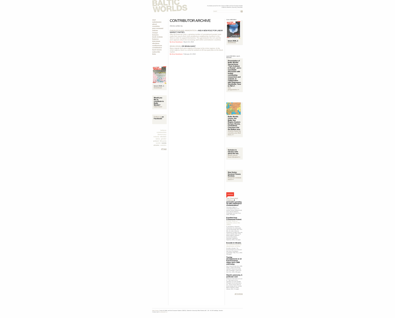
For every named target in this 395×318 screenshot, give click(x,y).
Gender (163, 139)
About (154, 24)
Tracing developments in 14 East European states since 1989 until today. (234, 260)
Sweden (163, 145)
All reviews (239, 294)
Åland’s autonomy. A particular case (234, 276)
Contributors (157, 47)
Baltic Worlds (155, 310)
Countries (156, 26)
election (163, 137)
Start (154, 20)
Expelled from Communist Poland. (234, 221)
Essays (155, 33)
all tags (164, 149)
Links (154, 54)
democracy (162, 134)
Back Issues (157, 50)
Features (155, 39)
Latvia (158, 139)
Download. (158, 88)
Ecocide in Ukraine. (233, 244)
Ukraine (156, 145)
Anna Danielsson (177, 42)
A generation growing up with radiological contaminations (234, 202)
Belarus (163, 130)
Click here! (158, 107)
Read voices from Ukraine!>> (234, 156)
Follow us (157, 117)
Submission (156, 22)
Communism (161, 132)
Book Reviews (157, 37)
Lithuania (163, 141)
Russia (163, 143)
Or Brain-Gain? (182, 46)
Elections (155, 43)
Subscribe (156, 52)
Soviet (158, 143)
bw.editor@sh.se (163, 312)
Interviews (156, 41)
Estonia (156, 137)
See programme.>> (233, 89)
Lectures (155, 35)
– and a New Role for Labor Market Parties (196, 31)
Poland (156, 141)
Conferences (157, 45)
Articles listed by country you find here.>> (234, 133)
